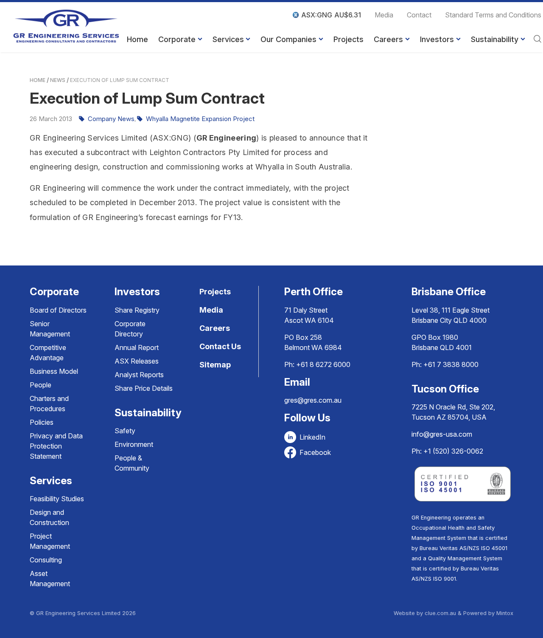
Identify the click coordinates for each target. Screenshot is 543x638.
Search (537, 39)
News (57, 80)
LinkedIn (312, 437)
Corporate (177, 39)
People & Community (132, 463)
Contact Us (220, 346)
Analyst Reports (139, 374)
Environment (134, 444)
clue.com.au (440, 613)
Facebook (315, 452)
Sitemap (215, 364)
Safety (125, 430)
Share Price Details (144, 388)
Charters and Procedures (49, 403)
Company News (111, 119)
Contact (419, 15)
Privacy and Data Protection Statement (56, 446)
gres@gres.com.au (312, 400)
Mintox (504, 613)
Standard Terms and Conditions (493, 15)
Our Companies (288, 39)
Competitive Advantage (48, 352)
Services (228, 39)
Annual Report (137, 347)
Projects (348, 39)
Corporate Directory (130, 328)
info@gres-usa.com (441, 434)
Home (137, 39)
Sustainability (494, 39)
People (40, 385)
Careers (388, 39)
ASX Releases (137, 361)
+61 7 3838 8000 (451, 364)
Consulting (46, 560)
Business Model (54, 371)
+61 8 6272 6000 (323, 364)
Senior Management (50, 328)
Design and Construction (49, 517)
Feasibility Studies (57, 498)
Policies (41, 422)
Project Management (50, 541)
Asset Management (50, 578)
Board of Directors (58, 310)
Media (384, 15)
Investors (437, 39)
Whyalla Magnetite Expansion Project (200, 119)
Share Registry (137, 310)
